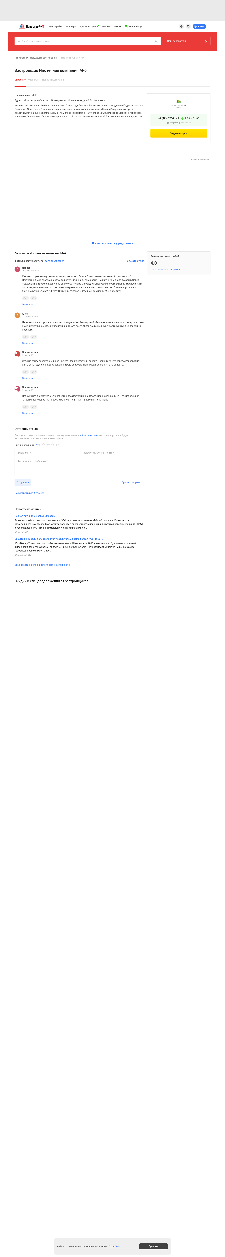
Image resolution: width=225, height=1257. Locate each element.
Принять (153, 1246)
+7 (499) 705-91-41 (168, 118)
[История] (181, 26)
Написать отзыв (135, 260)
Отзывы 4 (34, 79)
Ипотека (106, 26)
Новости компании (53, 79)
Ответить (27, 304)
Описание (20, 79)
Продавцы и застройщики (43, 58)
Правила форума (131, 482)
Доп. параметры (176, 41)
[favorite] (188, 26)
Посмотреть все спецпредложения (112, 243)
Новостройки (55, 26)
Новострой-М (21, 58)
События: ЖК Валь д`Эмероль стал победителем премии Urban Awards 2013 (59, 538)
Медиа (117, 26)
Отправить (23, 482)
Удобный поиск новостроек (33, 41)
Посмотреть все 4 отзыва (29, 493)
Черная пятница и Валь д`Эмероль (35, 516)
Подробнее (114, 1246)
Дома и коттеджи (89, 26)
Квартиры (71, 26)
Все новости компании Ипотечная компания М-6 (42, 564)
